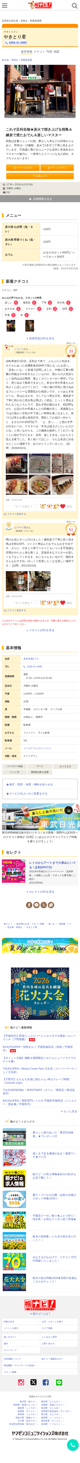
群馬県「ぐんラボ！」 (28, 1414)
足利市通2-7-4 (30, 658)
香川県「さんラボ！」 (52, 1414)
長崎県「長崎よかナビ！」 (54, 1405)
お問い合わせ (48, 1343)
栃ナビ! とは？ (42, 1313)
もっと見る (70, 1111)
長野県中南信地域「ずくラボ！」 (57, 1411)
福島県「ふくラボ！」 (28, 1408)
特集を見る (9, 1321)
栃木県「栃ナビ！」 (29, 1402)
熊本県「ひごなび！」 (52, 1402)
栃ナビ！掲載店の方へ (52, 1359)
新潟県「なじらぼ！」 (52, 1408)
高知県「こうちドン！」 (53, 1424)
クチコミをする (58, 167)
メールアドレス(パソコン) (37, 748)
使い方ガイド (10, 1337)
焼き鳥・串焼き (10, 60)
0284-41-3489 (17, 42)
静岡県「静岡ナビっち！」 (26, 1405)
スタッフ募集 (10, 1372)
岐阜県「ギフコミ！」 (28, 1411)
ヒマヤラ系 (20, 527)
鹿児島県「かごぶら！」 (53, 1421)
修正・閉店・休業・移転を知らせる (31, 784)
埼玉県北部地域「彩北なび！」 (24, 1424)
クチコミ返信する (16, 514)
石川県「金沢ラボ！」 (28, 1421)
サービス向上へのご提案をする (28, 793)
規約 (6, 1343)
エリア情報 (47, 1328)
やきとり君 (15, 36)
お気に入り (42, 176)
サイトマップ (10, 1350)
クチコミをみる (24, 167)
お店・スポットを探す (52, 1321)
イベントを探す (11, 1328)
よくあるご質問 (49, 1337)
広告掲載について (12, 1359)
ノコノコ (19, 349)
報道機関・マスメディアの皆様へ (20, 1365)
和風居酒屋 (26, 60)
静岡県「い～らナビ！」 (53, 1418)
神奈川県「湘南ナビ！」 (27, 1418)
